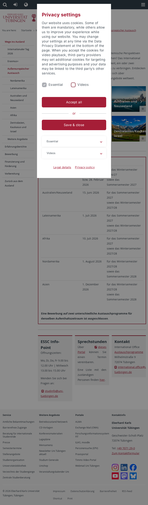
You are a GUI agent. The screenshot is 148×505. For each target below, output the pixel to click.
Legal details (62, 167)
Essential (56, 85)
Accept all (74, 102)
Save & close (74, 125)
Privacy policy (85, 167)
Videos (83, 85)
